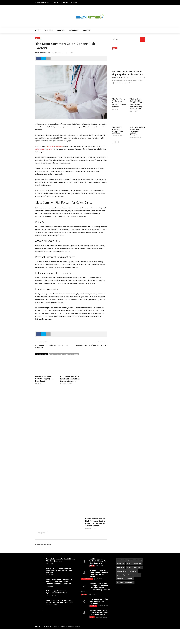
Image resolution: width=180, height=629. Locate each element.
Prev (39, 533)
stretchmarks (121, 571)
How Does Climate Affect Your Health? (91, 345)
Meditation (49, 30)
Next (43, 533)
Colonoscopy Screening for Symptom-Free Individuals (117, 130)
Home (56, 2)
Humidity (120, 578)
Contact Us (64, 2)
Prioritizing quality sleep (125, 582)
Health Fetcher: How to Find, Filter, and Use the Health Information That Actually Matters (95, 522)
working (139, 560)
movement (137, 563)
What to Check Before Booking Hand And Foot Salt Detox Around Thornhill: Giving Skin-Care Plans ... (137, 103)
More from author (55, 354)
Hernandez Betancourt (43, 52)
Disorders (61, 30)
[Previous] (113, 142)
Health (37, 30)
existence (120, 567)
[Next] (117, 142)
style (129, 567)
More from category (71, 354)
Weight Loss (74, 30)
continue (129, 578)
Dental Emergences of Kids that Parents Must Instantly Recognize (70, 378)
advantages (121, 560)
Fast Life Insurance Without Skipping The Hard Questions (44, 378)
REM (128, 563)
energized (120, 563)
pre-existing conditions (124, 575)
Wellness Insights (87, 579)
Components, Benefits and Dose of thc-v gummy (51, 346)
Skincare (86, 30)
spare (138, 575)
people (130, 560)
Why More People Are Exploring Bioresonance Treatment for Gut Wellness (119, 103)
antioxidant (137, 567)
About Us (74, 2)
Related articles (41, 354)
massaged (133, 571)
